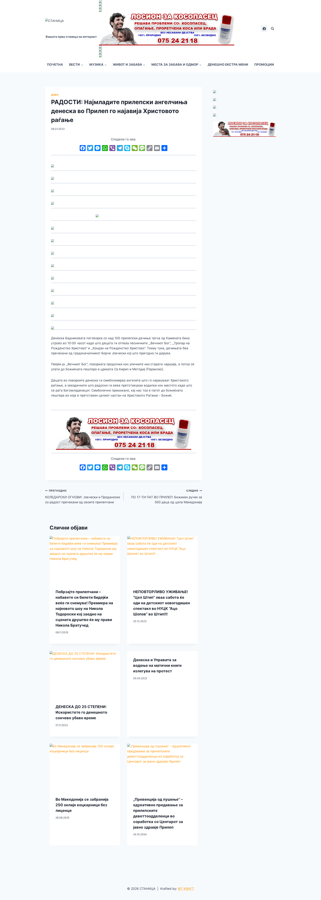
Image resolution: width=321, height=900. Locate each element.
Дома (55, 94)
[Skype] (127, 148)
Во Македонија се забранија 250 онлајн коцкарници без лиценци (82, 805)
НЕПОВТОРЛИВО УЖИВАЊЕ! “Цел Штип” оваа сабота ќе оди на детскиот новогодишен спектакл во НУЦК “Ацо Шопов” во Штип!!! (161, 602)
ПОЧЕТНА (55, 64)
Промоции (264, 64)
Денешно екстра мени (228, 64)
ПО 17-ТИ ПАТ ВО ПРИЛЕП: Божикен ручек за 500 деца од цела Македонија (166, 496)
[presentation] (85, 559)
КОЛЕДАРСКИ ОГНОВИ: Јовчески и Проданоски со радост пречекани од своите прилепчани (82, 496)
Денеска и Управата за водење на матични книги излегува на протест (157, 665)
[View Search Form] (272, 28)
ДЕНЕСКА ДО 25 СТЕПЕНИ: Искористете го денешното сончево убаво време (81, 712)
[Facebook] (264, 28)
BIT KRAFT (186, 889)
